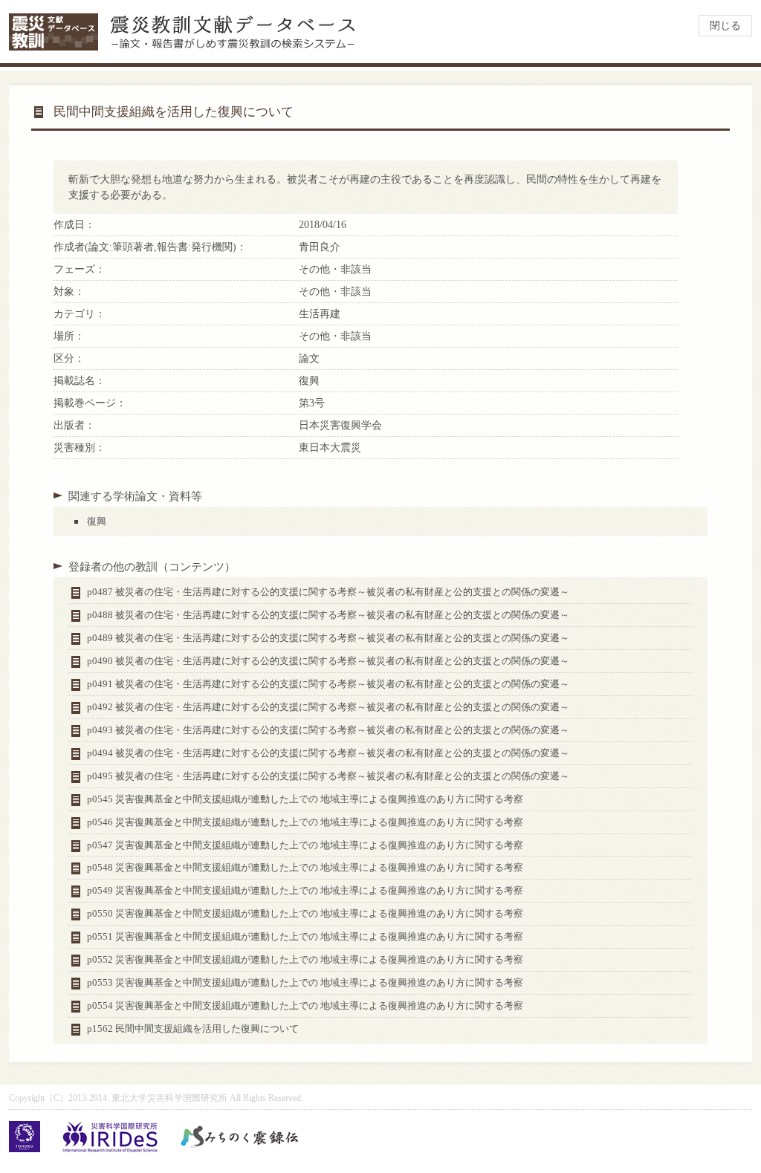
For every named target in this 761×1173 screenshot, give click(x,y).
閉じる (725, 25)
